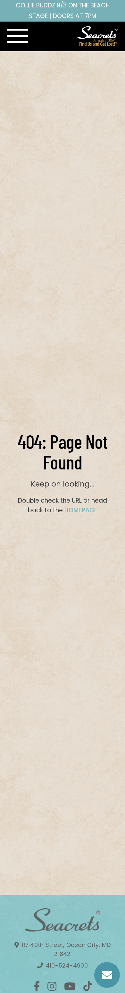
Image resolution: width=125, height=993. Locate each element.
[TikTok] (87, 986)
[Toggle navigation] (17, 36)
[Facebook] (36, 986)
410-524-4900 (66, 965)
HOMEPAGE (80, 510)
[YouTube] (70, 986)
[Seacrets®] (97, 36)
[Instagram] (51, 986)
